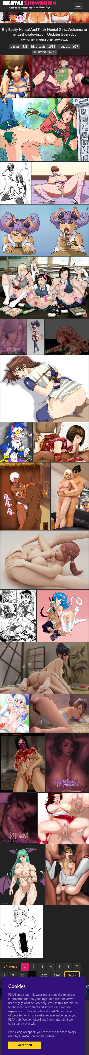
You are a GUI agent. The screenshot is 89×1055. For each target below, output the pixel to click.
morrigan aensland (22, 901)
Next (71, 975)
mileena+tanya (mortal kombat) (21, 200)
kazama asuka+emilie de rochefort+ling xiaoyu (44, 314)
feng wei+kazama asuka (16, 94)
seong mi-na (44, 157)
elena (25, 526)
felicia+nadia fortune (63, 638)
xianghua (59, 729)
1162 (43, 975)
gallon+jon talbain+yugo (17, 458)
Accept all (25, 1045)
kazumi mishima (44, 690)
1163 (57, 975)
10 (22, 975)
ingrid (15, 729)
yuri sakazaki (18, 638)
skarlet (44, 585)
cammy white (61, 94)
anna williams (60, 458)
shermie (60, 200)
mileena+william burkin (66, 351)
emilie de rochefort (67, 901)
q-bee (44, 252)
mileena (22, 788)
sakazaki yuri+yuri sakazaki (44, 418)
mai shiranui (63, 840)
